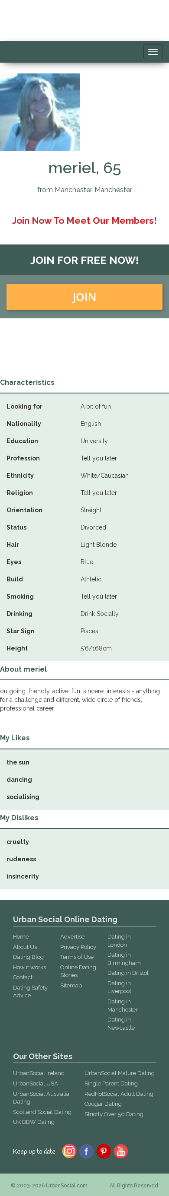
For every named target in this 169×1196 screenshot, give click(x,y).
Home (21, 936)
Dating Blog (28, 957)
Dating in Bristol (128, 973)
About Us (25, 947)
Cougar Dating (103, 1104)
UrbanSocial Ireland (39, 1073)
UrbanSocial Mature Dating (119, 1073)
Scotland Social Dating (42, 1112)
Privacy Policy (78, 947)
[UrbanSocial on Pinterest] (103, 1150)
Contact (22, 977)
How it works (29, 967)
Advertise (72, 936)
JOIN (85, 296)
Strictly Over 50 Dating (113, 1114)
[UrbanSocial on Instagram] (69, 1150)
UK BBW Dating (34, 1122)
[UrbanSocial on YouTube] (121, 1150)
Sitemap (71, 985)
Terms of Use (77, 957)
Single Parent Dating (111, 1083)
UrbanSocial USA (35, 1083)
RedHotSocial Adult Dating (118, 1094)
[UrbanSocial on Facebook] (86, 1150)
